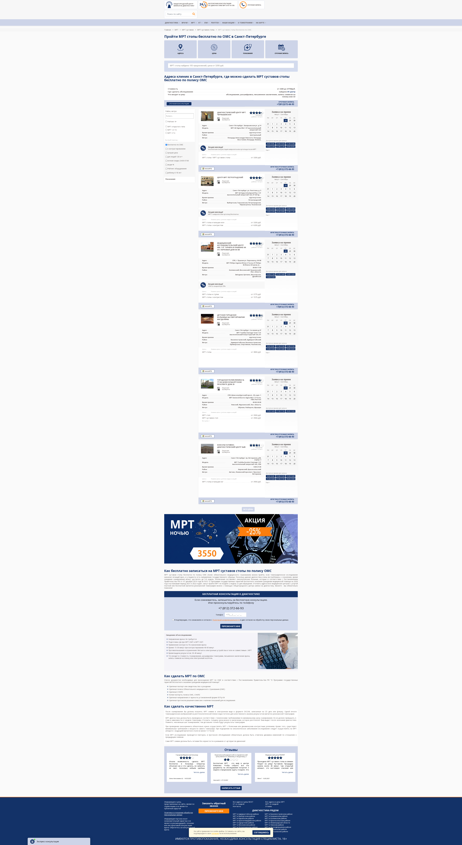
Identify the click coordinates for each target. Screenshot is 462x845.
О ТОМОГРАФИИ (245, 23)
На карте (260, 23)
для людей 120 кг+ (175, 157)
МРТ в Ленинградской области (277, 823)
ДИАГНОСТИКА (171, 23)
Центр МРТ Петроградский (230, 177)
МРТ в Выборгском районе (244, 816)
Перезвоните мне (214, 811)
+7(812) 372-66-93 (285, 307)
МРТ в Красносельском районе (277, 820)
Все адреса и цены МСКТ (243, 802)
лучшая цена (172, 153)
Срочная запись (254, 5)
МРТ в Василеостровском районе (278, 814)
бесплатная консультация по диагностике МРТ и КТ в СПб (221, 4)
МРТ (193, 23)
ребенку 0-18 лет (174, 173)
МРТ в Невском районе (274, 825)
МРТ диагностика (172, 718)
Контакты (237, 806)
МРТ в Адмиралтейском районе (246, 814)
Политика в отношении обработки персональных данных (178, 814)
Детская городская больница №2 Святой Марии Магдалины (231, 317)
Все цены (248, 509)
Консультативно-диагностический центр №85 (231, 446)
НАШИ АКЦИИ (228, 23)
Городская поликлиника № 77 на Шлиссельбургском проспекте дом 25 (230, 382)
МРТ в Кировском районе (243, 818)
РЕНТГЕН (215, 23)
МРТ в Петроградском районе (245, 827)
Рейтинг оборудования (176, 169)
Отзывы (268, 806)
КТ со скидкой (238, 804)
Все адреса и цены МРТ (275, 802)
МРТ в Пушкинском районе (276, 829)
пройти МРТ (214, 583)
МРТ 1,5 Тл (172, 130)
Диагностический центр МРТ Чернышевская (231, 113)
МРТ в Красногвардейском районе (247, 820)
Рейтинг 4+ (172, 122)
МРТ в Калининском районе (276, 816)
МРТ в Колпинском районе (276, 818)
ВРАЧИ (185, 23)
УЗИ (206, 23)
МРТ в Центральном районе (276, 831)
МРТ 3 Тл (171, 133)
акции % (170, 165)
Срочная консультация (179, 104)
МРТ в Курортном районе (243, 823)
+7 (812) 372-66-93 (285, 169)
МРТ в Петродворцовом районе (278, 827)
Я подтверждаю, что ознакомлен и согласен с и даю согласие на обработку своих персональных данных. (231, 620)
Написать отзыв (231, 788)
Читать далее (199, 772)
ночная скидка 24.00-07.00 (178, 161)
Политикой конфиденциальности (226, 620)
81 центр (291, 92)
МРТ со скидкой (271, 804)
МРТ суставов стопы (205, 30)
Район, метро (171, 111)
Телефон (219, 615)
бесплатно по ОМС (175, 145)
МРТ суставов (188, 30)
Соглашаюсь (261, 832)
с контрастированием (176, 149)
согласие (215, 833)
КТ (199, 23)
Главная (167, 30)
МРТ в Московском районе (244, 825)
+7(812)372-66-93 (285, 104)
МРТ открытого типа (176, 127)
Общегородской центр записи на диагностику (183, 5)
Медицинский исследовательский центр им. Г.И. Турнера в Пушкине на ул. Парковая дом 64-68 (231, 246)
